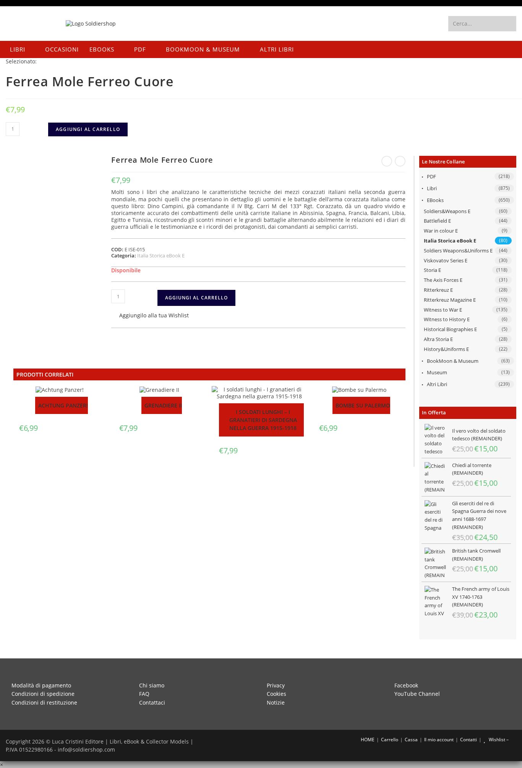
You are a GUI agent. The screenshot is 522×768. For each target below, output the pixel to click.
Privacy (276, 685)
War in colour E (441, 230)
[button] (150, 316)
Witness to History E (447, 319)
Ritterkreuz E (438, 289)
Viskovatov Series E (445, 260)
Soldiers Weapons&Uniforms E (458, 250)
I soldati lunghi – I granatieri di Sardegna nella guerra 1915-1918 (263, 420)
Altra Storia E (438, 339)
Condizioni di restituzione (44, 702)
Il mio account (439, 739)
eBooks (435, 200)
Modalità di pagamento (41, 685)
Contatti (468, 739)
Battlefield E (437, 220)
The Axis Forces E (443, 279)
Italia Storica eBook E (450, 240)
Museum (437, 372)
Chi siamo (151, 685)
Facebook (406, 685)
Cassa (411, 739)
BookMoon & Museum (452, 360)
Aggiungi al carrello (88, 129)
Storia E (432, 270)
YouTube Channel (417, 693)
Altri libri (437, 384)
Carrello (389, 739)
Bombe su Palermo (363, 405)
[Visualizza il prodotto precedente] (386, 161)
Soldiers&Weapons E (447, 211)
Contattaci (152, 702)
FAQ (144, 693)
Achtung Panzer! (63, 405)
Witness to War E (443, 309)
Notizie (276, 702)
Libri (432, 188)
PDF (431, 176)
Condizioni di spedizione (43, 693)
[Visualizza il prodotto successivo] (400, 161)
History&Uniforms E (446, 349)
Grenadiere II (163, 405)
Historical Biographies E (450, 329)
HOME (367, 739)
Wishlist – (498, 739)
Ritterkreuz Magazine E (450, 299)
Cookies (276, 693)
